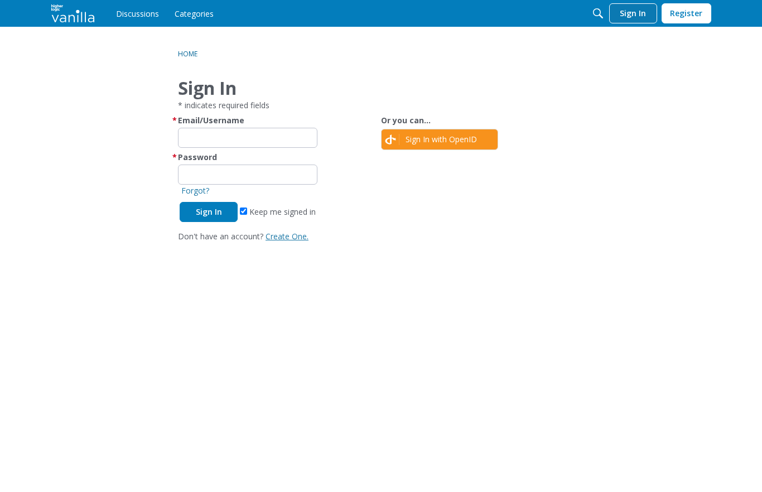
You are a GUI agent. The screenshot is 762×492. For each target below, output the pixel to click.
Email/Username (211, 120)
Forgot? (195, 190)
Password (197, 157)
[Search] (598, 13)
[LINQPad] (73, 13)
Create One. (287, 236)
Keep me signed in (281, 211)
